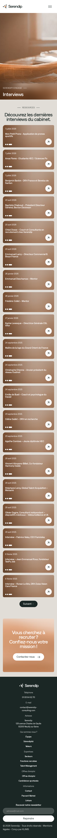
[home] (12, 6)
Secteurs (28, 756)
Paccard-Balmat (28, 795)
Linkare (28, 800)
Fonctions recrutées (28, 761)
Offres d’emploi (28, 776)
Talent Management (28, 766)
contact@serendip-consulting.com (28, 709)
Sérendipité (28, 741)
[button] (50, 6)
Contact (28, 791)
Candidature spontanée (28, 781)
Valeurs (29, 746)
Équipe (28, 736)
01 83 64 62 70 (28, 697)
